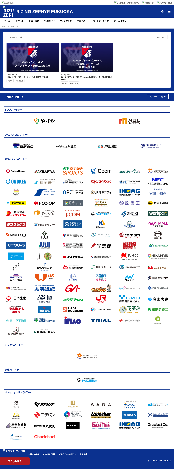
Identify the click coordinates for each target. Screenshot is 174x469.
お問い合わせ (34, 454)
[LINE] (136, 11)
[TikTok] (156, 11)
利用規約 (83, 454)
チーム (7, 21)
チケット (20, 21)
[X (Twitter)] (117, 11)
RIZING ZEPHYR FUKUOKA (44, 11)
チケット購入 (15, 461)
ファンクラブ (66, 21)
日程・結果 (34, 21)
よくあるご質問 (49, 454)
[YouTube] (143, 11)
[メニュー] (169, 11)
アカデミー (82, 21)
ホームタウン (120, 21)
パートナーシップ (101, 21)
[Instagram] (130, 11)
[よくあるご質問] (162, 11)
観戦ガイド (49, 21)
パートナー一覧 (156, 96)
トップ (4, 26)
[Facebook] (123, 11)
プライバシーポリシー (67, 454)
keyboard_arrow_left (7, 37)
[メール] (149, 11)
